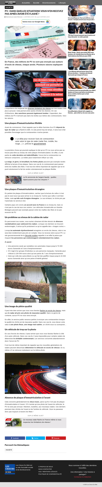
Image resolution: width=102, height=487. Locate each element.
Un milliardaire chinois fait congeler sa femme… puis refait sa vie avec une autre (81, 112)
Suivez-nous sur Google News (33, 22)
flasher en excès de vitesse (50, 310)
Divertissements (49, 3)
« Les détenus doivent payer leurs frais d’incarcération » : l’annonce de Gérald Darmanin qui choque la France (80, 73)
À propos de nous (45, 466)
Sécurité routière (31, 235)
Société (36, 3)
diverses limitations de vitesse (39, 108)
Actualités (26, 3)
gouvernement (40, 144)
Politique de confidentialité (50, 474)
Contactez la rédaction (82, 477)
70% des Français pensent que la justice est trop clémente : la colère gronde (81, 36)
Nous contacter (45, 469)
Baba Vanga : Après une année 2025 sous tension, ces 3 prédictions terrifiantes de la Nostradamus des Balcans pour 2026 (81, 54)
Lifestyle (62, 3)
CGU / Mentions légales (47, 471)
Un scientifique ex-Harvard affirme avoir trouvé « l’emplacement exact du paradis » (81, 19)
